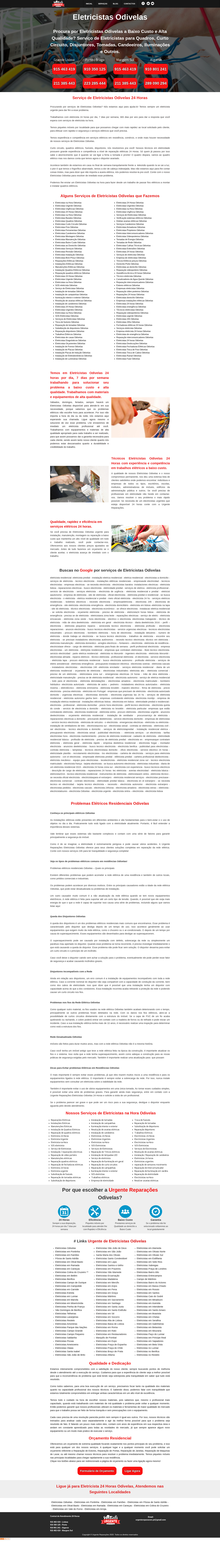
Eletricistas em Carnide (67, 1289)
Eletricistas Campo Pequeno (69, 1334)
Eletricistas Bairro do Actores (151, 1282)
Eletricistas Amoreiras (66, 1324)
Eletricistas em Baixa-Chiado (151, 1286)
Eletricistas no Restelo (148, 1355)
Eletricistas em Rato (106, 1331)
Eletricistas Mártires (106, 1296)
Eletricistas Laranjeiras (66, 1317)
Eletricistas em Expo (106, 1341)
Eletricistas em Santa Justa (110, 1306)
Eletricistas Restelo (65, 1320)
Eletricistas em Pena (106, 1289)
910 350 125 (95, 69)
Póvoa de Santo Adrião (67, 1258)
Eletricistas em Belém (66, 1275)
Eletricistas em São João (108, 1251)
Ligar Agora (132, 1470)
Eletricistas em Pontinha (67, 1251)
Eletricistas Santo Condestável (111, 1258)
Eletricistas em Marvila (66, 1300)
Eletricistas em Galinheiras (150, 1324)
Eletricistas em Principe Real (151, 1337)
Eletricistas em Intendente (150, 1306)
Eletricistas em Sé (105, 1313)
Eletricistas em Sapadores (150, 1341)
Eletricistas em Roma (107, 1327)
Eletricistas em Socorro (108, 1317)
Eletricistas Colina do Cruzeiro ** (71, 1272)
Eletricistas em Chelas (148, 1317)
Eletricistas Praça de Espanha (111, 1344)
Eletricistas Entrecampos (149, 1275)
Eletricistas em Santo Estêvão (111, 1310)
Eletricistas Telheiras (65, 1313)
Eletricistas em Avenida (148, 1303)
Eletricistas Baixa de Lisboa (110, 1324)
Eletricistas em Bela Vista (150, 1344)
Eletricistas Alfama (105, 1355)
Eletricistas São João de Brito (70, 1355)
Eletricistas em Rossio (148, 1289)
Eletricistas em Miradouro (150, 1300)
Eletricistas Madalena (107, 1279)
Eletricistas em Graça (107, 1293)
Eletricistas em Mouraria (149, 1331)
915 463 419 (64, 69)
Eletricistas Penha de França (70, 1306)
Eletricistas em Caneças (67, 1269)
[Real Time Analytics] (5, 1539)
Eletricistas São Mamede (108, 1272)
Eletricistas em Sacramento (110, 1300)
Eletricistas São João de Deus (111, 1248)
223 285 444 (95, 83)
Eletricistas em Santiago (108, 1303)
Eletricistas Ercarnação (107, 1275)
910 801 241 (156, 69)
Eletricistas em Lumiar (66, 1296)
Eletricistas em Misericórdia (69, 1303)
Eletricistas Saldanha (66, 1337)
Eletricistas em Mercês (107, 1282)
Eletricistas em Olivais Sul (150, 1255)
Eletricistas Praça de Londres (152, 1269)
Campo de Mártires (146, 1279)
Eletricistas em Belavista (149, 1327)
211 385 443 (64, 83)
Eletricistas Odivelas (65, 1248)
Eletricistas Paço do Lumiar (150, 1334)
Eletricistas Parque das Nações (71, 1327)
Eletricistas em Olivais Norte (151, 1251)
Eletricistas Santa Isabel (67, 1351)
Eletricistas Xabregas (147, 1265)
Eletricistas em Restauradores (111, 1334)
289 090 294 (156, 83)
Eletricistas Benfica (65, 1279)
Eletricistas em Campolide (68, 1286)
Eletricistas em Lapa (106, 1262)
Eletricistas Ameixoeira (66, 1344)
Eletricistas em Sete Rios (149, 1262)
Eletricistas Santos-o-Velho (109, 1265)
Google (87, 570)
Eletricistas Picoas (64, 1341)
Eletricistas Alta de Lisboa (109, 1320)
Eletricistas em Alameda (149, 1248)
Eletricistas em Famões (67, 1255)
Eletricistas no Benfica (148, 1351)
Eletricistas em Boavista (149, 1313)
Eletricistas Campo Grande (69, 1331)
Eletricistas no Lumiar (148, 1348)
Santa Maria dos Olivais (108, 1255)
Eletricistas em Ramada (67, 1265)
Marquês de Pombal (106, 1337)
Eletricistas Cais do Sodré (150, 1296)
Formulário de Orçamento (97, 1470)
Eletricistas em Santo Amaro (151, 1310)
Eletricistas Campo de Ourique (70, 1282)
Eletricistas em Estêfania (149, 1258)
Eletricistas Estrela (64, 1293)
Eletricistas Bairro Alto (148, 1272)
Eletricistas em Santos (148, 1293)
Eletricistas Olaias (64, 1348)
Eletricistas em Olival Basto (69, 1262)
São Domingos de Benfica (68, 1310)
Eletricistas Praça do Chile (109, 1348)
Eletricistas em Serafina (149, 1320)
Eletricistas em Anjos (106, 1286)
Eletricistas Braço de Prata (109, 1351)
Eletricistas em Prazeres (108, 1269)
